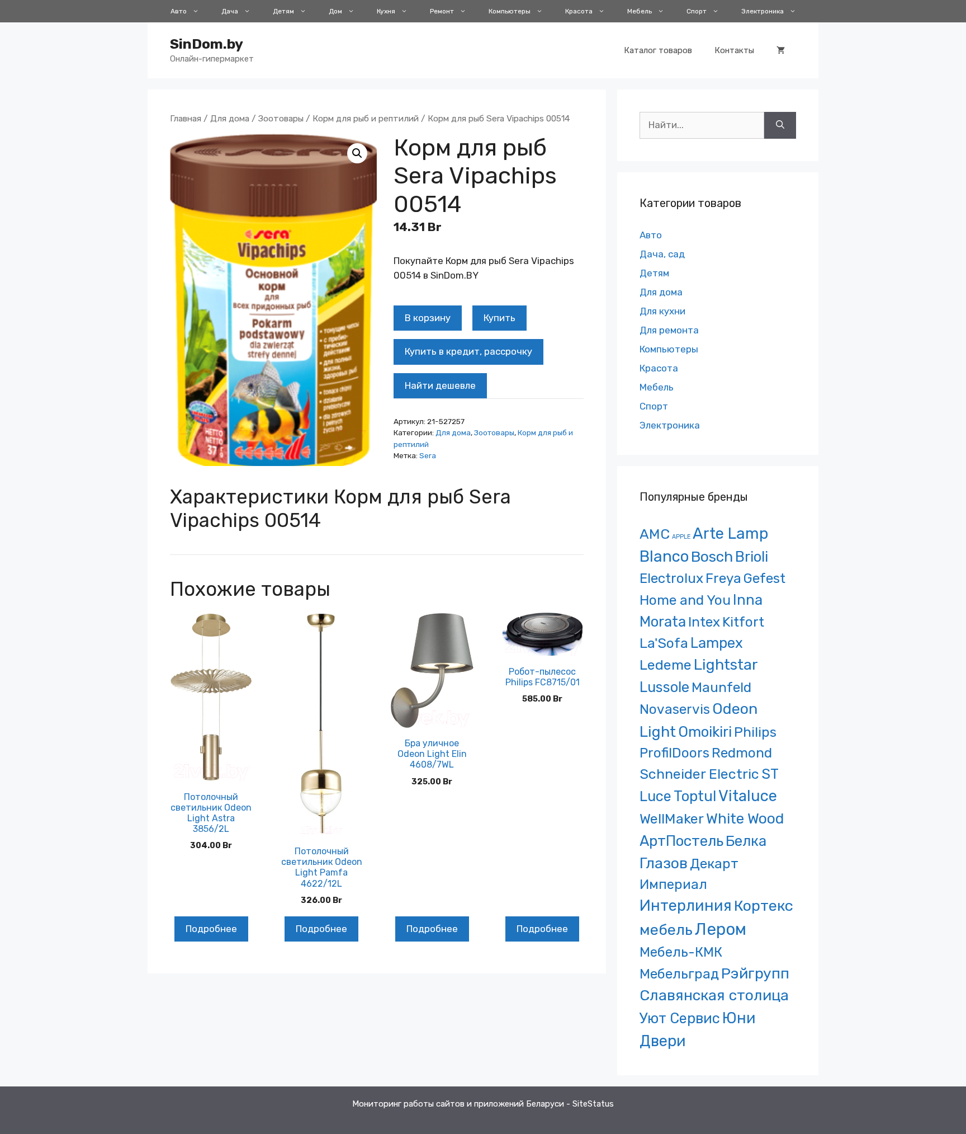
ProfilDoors (674, 753)
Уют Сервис (680, 1018)
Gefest (764, 578)
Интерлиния (686, 906)
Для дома (229, 118)
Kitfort (743, 622)
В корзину (428, 317)
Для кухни (662, 311)
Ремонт (442, 11)
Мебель (639, 11)
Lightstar (726, 665)
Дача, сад (662, 254)
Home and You (685, 600)
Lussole (664, 687)
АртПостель (681, 841)
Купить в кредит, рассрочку (468, 351)
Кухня (386, 11)
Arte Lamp (730, 533)
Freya (723, 578)
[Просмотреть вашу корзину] (780, 50)
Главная (185, 118)
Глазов (664, 863)
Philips (755, 732)
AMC (655, 534)
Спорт (696, 11)
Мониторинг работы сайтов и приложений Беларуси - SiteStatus (483, 1104)
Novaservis (675, 709)
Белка (746, 840)
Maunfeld (721, 687)
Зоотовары (281, 118)
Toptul (695, 796)
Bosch (712, 557)
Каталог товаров (658, 50)
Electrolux (671, 578)
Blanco (664, 556)
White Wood (745, 818)
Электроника (762, 11)
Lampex (716, 642)
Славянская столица (714, 995)
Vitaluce (747, 796)
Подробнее (211, 928)
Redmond (742, 753)
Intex (704, 622)
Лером (720, 929)
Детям (283, 11)
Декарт (714, 863)
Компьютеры (510, 11)
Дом (335, 11)
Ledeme (666, 664)
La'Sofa (664, 643)
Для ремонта (669, 330)
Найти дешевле (440, 385)
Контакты (734, 50)
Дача (229, 11)
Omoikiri (705, 731)
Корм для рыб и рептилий (365, 118)
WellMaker (672, 819)
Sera (427, 455)
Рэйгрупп (755, 973)
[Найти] (780, 125)
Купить (499, 317)
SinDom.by (206, 44)
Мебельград (679, 974)
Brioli (751, 556)
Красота (579, 11)
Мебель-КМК (681, 952)
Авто (179, 11)
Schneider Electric (699, 774)
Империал (673, 884)
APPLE (681, 536)
